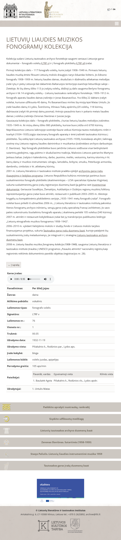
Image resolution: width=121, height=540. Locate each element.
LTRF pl (81, 63)
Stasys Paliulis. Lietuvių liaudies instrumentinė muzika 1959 (66, 453)
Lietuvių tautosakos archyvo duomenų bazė (66, 430)
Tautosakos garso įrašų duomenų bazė (64, 230)
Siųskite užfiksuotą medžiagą (66, 418)
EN (114, 9)
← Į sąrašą (13, 264)
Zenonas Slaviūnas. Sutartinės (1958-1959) (66, 442)
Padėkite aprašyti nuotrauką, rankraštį (66, 407)
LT (108, 9)
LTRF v (45, 63)
